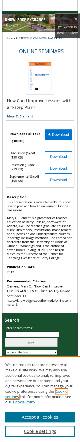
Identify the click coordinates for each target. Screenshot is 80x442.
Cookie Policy (24, 402)
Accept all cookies (40, 417)
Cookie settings (40, 431)
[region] (40, 399)
